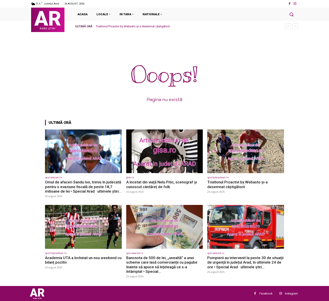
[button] (291, 14)
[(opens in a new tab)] (83, 151)
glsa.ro (130, 177)
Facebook (266, 293)
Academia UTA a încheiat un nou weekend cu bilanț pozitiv (83, 260)
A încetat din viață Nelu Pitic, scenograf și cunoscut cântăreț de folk (161, 184)
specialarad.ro (53, 177)
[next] (295, 26)
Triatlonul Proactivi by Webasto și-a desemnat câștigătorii (133, 26)
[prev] (288, 26)
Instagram (291, 293)
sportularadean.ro (218, 177)
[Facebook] (289, 3)
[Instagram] (295, 3)
